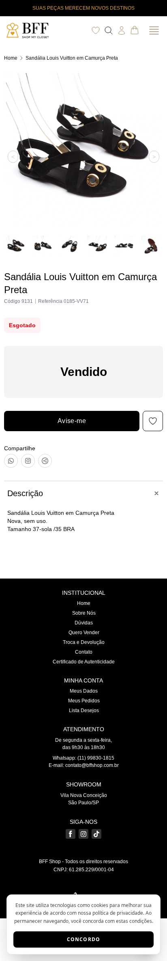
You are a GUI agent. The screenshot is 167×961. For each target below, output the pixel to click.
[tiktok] (96, 834)
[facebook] (70, 834)
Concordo (84, 939)
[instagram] (83, 834)
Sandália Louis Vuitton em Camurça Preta (72, 58)
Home (10, 58)
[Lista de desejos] (96, 30)
